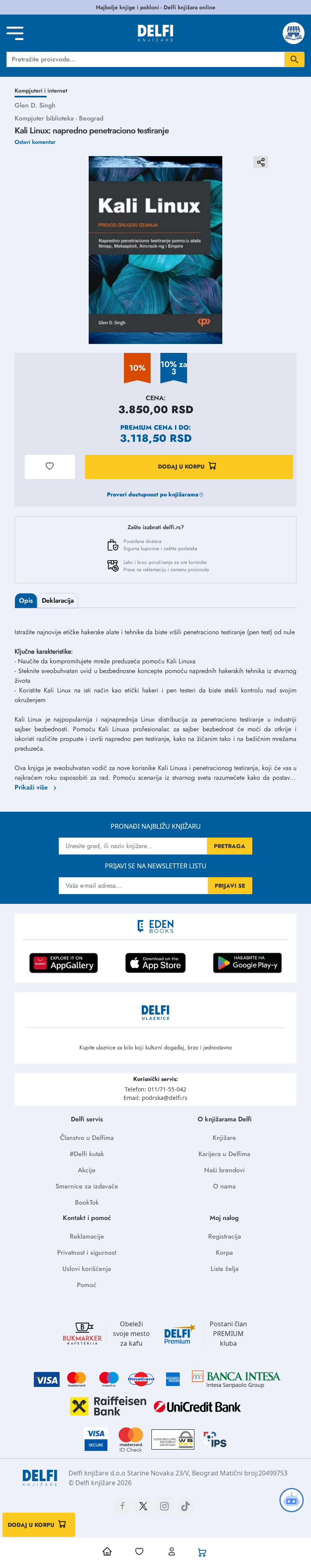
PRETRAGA (229, 846)
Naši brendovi (224, 1170)
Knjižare (224, 1137)
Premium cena (146, 427)
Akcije (87, 1170)
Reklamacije (87, 1236)
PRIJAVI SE (230, 886)
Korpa (224, 1252)
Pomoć (86, 1285)
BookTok (87, 1202)
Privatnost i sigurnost (86, 1252)
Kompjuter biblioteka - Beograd (59, 118)
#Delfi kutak (87, 1154)
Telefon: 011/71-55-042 (155, 1089)
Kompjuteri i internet (41, 91)
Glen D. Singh (35, 105)
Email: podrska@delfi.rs (155, 1098)
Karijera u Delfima (224, 1154)
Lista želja (225, 1268)
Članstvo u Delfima (87, 1137)
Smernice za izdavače (86, 1186)
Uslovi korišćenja (86, 1268)
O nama (224, 1186)
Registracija (224, 1236)
